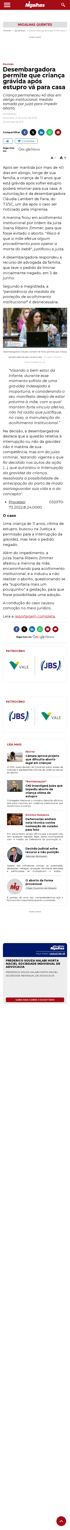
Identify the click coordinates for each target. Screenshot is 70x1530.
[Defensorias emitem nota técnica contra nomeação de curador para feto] (16, 822)
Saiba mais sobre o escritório (35, 999)
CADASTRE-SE (57, 953)
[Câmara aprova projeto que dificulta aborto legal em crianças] (16, 757)
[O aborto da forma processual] (16, 887)
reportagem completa (35, 616)
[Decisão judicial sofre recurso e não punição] (16, 855)
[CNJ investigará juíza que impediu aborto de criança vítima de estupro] (16, 789)
